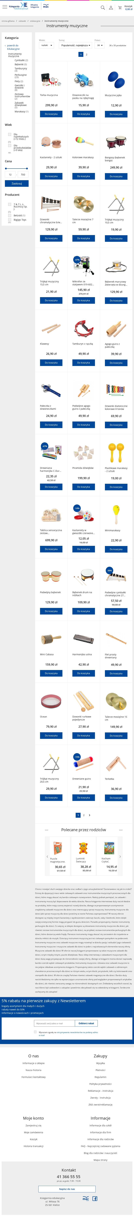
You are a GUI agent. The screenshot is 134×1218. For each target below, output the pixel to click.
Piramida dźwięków (82, 468)
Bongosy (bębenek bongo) (115, 159)
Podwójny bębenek (50, 592)
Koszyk (33, 1139)
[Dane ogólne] (111, 8)
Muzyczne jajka (113, 95)
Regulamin (100, 1077)
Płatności (100, 1070)
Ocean (43, 716)
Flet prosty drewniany (111, 656)
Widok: (42, 40)
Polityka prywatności (100, 1083)
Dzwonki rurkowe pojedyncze (81, 718)
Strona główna (8, 21)
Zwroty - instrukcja (100, 1097)
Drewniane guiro (81, 778)
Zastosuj (17, 183)
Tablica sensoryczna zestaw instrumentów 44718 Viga (51, 532)
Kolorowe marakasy (83, 157)
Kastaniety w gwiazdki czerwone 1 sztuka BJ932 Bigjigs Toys (82, 532)
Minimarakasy (112, 530)
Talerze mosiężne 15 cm (116, 718)
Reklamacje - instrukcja (100, 1090)
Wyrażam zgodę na (68, 1033)
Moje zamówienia (33, 1132)
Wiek (8, 125)
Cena (8, 161)
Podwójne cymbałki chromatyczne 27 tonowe (115, 594)
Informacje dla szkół (100, 1125)
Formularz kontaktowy (34, 1077)
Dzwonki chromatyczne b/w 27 (50, 221)
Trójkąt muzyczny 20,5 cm (49, 780)
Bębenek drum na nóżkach (82, 594)
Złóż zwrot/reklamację (100, 1104)
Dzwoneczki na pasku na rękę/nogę (83, 97)
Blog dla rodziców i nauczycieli (100, 1153)
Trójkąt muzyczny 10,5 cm (114, 221)
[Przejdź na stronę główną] (29, 8)
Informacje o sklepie (34, 1063)
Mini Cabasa (47, 654)
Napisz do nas (67, 1189)
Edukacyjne (35, 21)
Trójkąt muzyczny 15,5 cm (49, 283)
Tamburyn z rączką (82, 343)
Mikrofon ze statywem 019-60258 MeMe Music (83, 283)
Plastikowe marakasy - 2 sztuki (116, 470)
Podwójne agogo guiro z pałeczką (81, 407)
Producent (12, 195)
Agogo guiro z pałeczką (112, 345)
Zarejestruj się (33, 1125)
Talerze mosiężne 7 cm (82, 221)
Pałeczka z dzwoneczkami (48, 407)
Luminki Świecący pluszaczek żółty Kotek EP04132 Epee (82, 860)
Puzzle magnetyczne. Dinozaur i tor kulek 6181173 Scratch (57, 860)
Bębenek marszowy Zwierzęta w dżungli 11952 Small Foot (116, 283)
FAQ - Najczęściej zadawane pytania (100, 1146)
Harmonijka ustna (82, 654)
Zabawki (22, 21)
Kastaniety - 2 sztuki (51, 157)
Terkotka (109, 778)
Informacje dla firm (100, 1132)
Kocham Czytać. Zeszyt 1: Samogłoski (108, 860)
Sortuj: (62, 40)
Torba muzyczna (49, 95)
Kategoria (11, 38)
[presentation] (47, 856)
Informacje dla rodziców (100, 1139)
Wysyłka (100, 1063)
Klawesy (44, 343)
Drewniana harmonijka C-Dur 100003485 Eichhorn (51, 469)
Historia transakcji (33, 1146)
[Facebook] (94, 1198)
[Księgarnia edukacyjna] (86, 1198)
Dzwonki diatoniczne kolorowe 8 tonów (116, 407)
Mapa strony (100, 1159)
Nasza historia (33, 1070)
